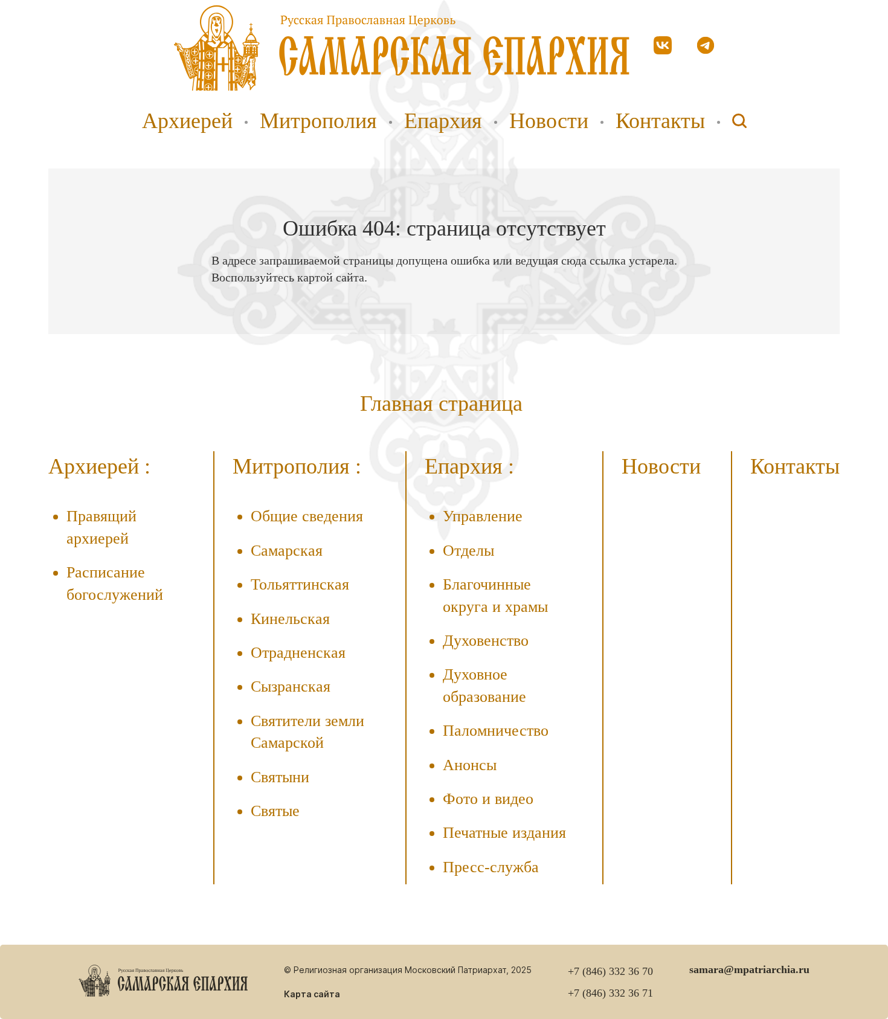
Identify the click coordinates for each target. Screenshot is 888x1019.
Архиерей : (99, 466)
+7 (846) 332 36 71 (610, 993)
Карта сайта (312, 994)
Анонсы (470, 765)
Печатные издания (504, 832)
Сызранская (290, 686)
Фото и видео (488, 799)
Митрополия (318, 120)
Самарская (287, 550)
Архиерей (187, 120)
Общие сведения (307, 516)
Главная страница (441, 403)
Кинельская (290, 619)
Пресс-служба (491, 867)
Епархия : (469, 466)
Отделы (468, 550)
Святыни (280, 777)
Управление (483, 516)
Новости (548, 120)
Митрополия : (297, 466)
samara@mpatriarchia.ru (749, 969)
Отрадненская (298, 652)
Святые (275, 811)
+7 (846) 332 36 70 (610, 971)
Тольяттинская (300, 584)
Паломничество (496, 730)
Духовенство (486, 640)
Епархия (443, 120)
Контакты (660, 120)
